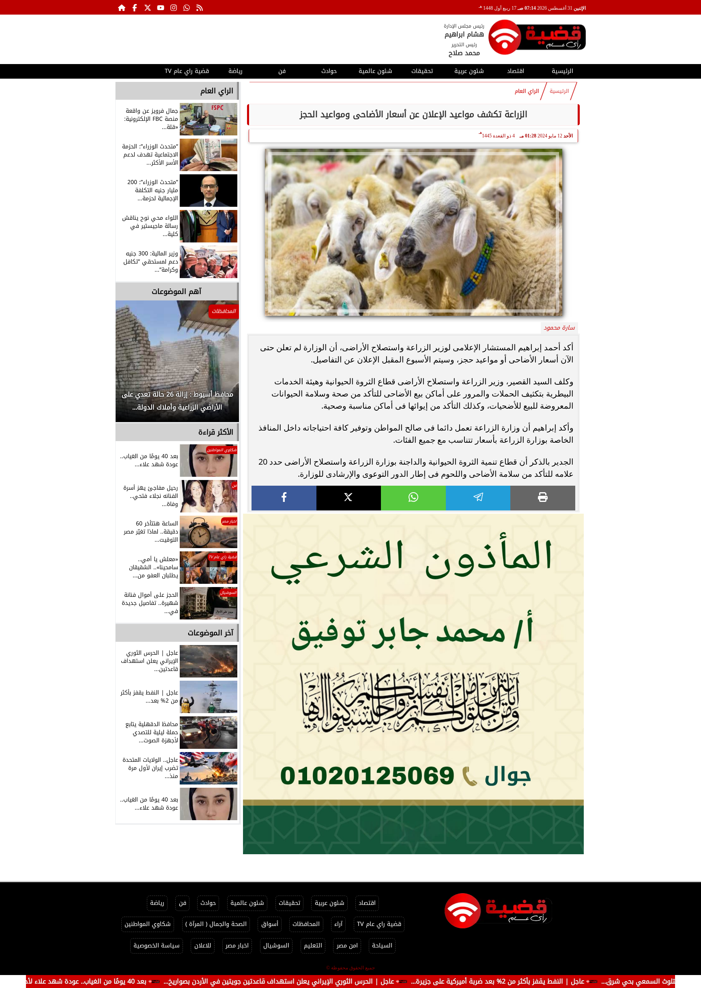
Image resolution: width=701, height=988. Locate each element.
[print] (542, 498)
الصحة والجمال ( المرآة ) (216, 924)
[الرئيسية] (121, 7)
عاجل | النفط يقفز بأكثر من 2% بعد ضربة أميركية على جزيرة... (556, 981)
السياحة (382, 945)
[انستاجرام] (173, 7)
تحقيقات (422, 71)
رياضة (235, 71)
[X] (348, 498)
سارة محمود (559, 327)
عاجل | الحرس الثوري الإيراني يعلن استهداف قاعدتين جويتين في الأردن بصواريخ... (338, 981)
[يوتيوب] (160, 7)
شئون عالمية (375, 71)
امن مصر (347, 945)
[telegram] (478, 498)
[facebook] (284, 498)
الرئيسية (562, 71)
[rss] (199, 7)
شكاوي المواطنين (148, 924)
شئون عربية (469, 71)
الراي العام (527, 91)
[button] (132, 365)
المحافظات (306, 924)
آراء (338, 924)
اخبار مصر (237, 945)
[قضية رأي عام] (537, 38)
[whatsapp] (413, 498)
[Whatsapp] (186, 7)
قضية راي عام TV (187, 71)
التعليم (313, 945)
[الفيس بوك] (134, 7)
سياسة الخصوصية (156, 945)
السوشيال (276, 945)
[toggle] (138, 70)
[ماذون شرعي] (413, 684)
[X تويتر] (147, 7)
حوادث (329, 71)
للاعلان (202, 945)
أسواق (269, 924)
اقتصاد (515, 71)
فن (282, 71)
